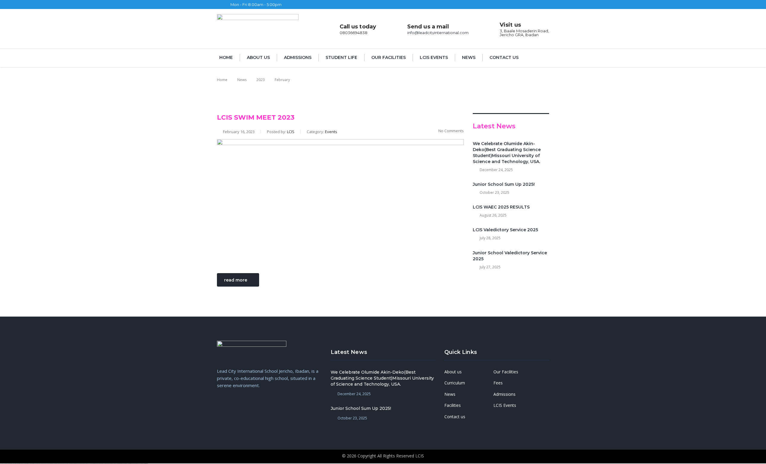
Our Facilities (388, 57)
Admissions (297, 57)
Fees (498, 383)
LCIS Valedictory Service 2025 (505, 229)
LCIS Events (434, 57)
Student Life (341, 57)
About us (258, 57)
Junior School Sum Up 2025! (504, 184)
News (468, 57)
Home (226, 57)
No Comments (451, 130)
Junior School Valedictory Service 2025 (510, 255)
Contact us (504, 57)
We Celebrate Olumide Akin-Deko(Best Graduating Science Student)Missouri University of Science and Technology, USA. (507, 152)
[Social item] (404, 4)
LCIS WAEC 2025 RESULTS (501, 207)
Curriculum (454, 383)
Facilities (452, 405)
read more (235, 280)
